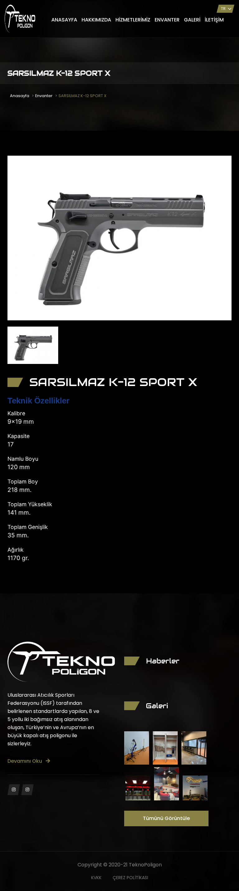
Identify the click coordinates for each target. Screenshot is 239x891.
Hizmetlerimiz (132, 19)
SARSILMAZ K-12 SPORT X (82, 95)
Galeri (192, 19)
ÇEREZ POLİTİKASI (130, 877)
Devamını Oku (25, 761)
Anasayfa (64, 19)
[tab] (32, 345)
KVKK (96, 877)
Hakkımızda (96, 19)
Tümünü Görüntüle (166, 818)
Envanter (167, 19)
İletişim (214, 19)
